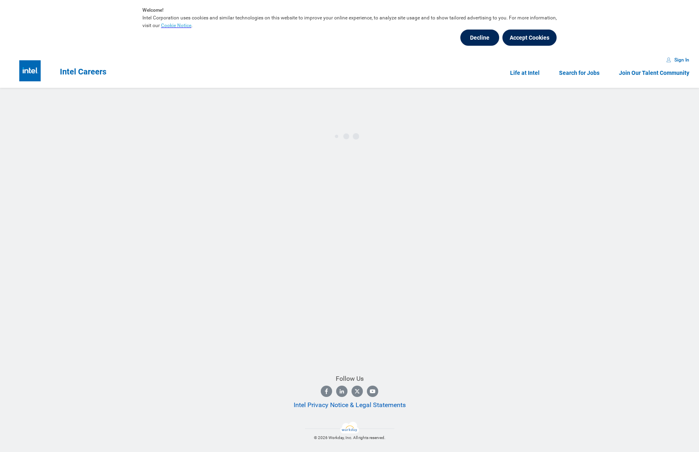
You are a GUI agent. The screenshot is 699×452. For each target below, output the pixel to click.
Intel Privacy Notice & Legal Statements (350, 405)
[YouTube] (372, 391)
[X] (357, 391)
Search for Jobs (579, 73)
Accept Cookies (529, 37)
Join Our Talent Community (654, 73)
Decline (479, 37)
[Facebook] (326, 391)
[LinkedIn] (341, 391)
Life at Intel (525, 73)
